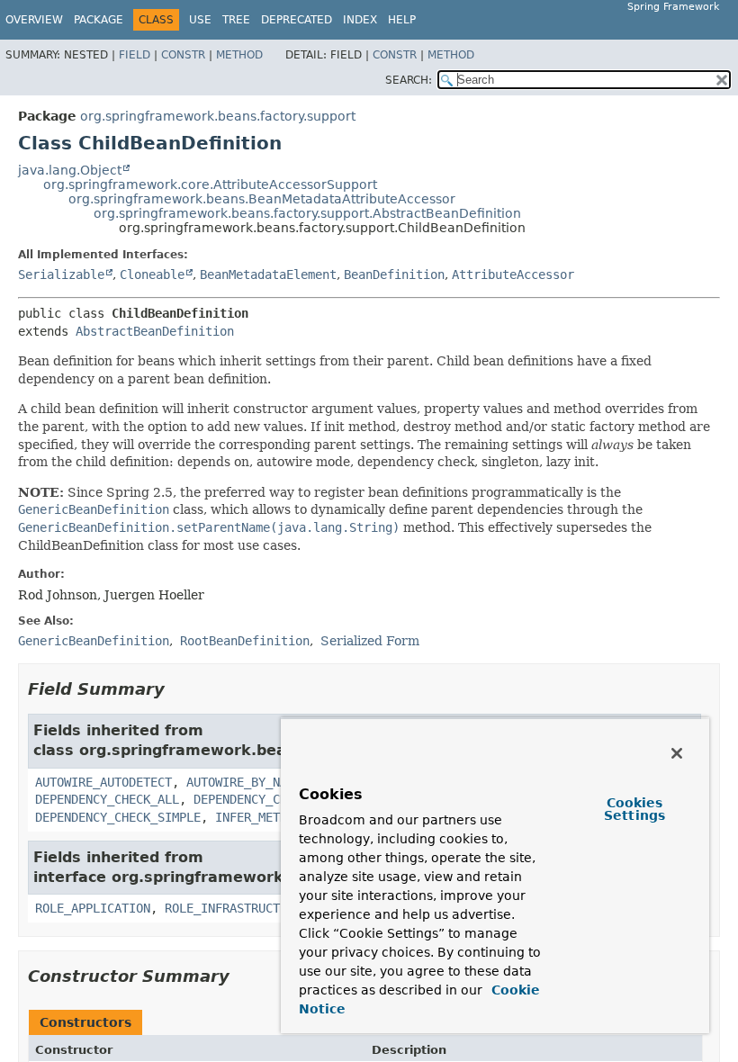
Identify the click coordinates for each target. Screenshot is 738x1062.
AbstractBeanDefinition (155, 331)
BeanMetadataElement (268, 274)
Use (200, 20)
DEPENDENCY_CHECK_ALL (107, 799)
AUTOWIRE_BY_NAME (244, 782)
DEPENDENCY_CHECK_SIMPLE (118, 817)
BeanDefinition (394, 274)
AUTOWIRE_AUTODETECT (103, 782)
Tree (236, 20)
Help (402, 20)
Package (98, 20)
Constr (183, 55)
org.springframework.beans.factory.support (218, 116)
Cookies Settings (634, 809)
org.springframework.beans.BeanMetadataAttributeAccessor (261, 199)
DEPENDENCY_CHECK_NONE (269, 799)
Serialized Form (369, 641)
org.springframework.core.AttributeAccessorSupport (210, 184)
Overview (34, 20)
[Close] (677, 753)
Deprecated (296, 20)
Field (134, 55)
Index (360, 20)
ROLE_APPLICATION (92, 908)
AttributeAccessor (513, 274)
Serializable (61, 274)
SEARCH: (408, 80)
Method (239, 55)
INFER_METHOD (258, 817)
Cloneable (152, 274)
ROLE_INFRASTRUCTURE (233, 908)
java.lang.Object (70, 170)
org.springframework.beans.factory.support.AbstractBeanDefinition (307, 213)
